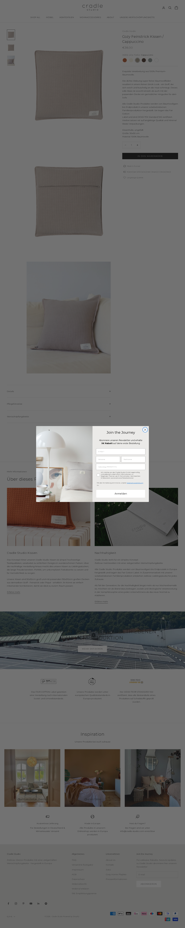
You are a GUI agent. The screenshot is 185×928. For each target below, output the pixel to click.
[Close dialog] (145, 429)
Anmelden (121, 493)
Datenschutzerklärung (135, 483)
